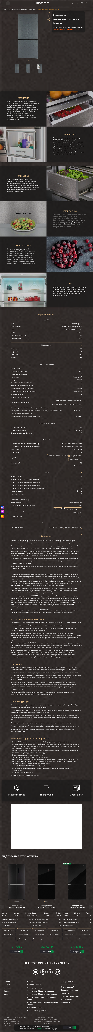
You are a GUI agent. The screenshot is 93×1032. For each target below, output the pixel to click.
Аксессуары (65, 1002)
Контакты (7, 988)
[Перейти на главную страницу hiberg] (42, 3)
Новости (7, 991)
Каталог (4, 9)
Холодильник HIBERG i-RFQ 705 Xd (66, 29)
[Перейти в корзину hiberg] (86, 3)
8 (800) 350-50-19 (10, 1025)
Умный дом (65, 993)
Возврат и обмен (34, 985)
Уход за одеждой (67, 987)
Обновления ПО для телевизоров (40, 991)
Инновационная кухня (69, 990)
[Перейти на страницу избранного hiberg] (81, 3)
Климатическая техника (70, 996)
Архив (6, 994)
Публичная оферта (34, 1008)
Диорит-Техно (53, 1019)
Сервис (30, 982)
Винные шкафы (66, 999)
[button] (28, 60)
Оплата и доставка (34, 988)
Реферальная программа (37, 1011)
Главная (7, 982)
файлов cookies (40, 1029)
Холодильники (32, 9)
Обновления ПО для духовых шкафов (42, 994)
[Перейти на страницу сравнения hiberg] (77, 3)
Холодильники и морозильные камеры (17, 9)
